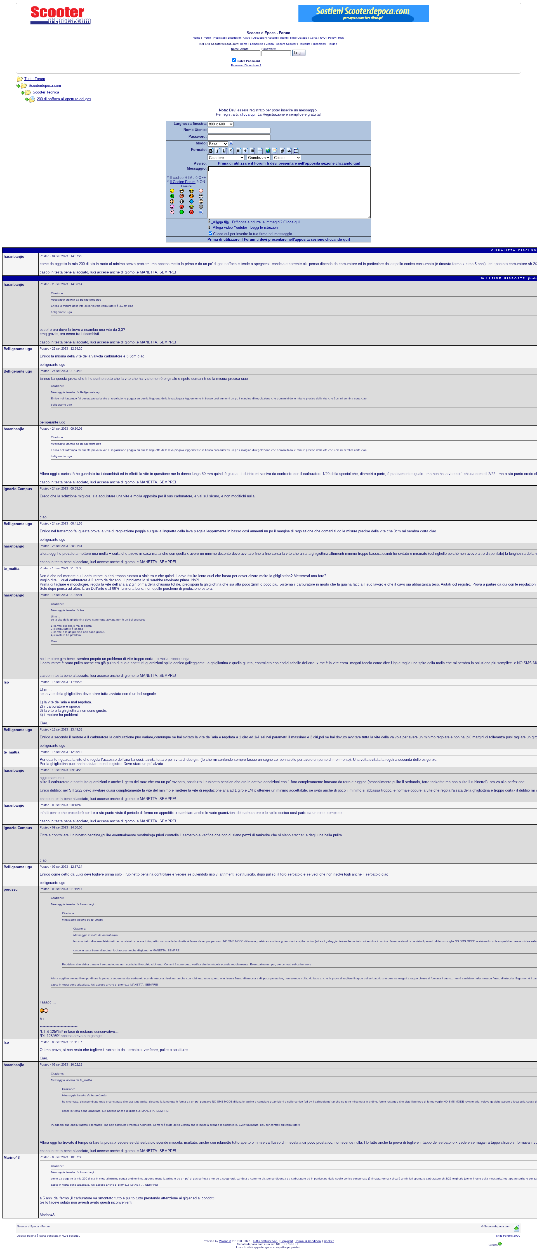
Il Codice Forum (183, 182)
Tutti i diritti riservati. (265, 1240)
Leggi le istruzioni (264, 227)
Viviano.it (225, 1240)
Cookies (329, 1240)
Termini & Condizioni (308, 1240)
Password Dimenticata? (246, 65)
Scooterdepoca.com (45, 85)
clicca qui (247, 114)
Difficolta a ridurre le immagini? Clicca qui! (266, 222)
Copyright (287, 1240)
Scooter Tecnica (46, 92)
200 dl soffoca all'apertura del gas (64, 99)
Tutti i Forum (34, 79)
